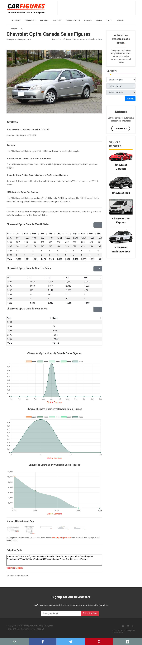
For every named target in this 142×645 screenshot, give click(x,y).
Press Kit (40, 629)
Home (54, 39)
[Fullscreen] (95, 225)
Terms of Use (13, 629)
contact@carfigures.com (61, 538)
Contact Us (118, 630)
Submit (130, 98)
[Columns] (99, 225)
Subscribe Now (90, 613)
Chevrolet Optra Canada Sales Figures (49, 34)
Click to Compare (54, 402)
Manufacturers (65, 39)
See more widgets (15, 568)
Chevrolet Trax (121, 192)
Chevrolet (91, 39)
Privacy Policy (27, 629)
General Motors (79, 39)
